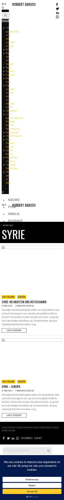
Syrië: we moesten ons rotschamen (24, 302)
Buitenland (8, 296)
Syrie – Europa (11, 386)
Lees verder (14, 330)
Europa (21, 296)
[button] (5, 15)
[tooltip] (57, 4)
